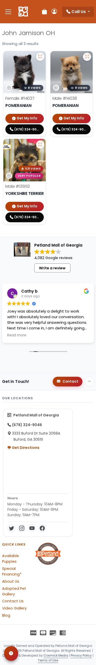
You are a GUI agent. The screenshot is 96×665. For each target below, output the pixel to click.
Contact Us (13, 601)
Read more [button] (16, 335)
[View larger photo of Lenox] (40, 144)
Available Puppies (10, 558)
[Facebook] (42, 528)
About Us (10, 581)
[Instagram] (22, 528)
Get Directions (25, 447)
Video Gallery (14, 608)
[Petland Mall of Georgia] (23, 12)
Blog (6, 615)
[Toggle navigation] (8, 11)
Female (20, 98)
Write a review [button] (52, 268)
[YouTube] (32, 528)
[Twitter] (11, 528)
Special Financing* (12, 571)
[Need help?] (11, 653)
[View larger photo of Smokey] (87, 57)
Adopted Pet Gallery (14, 591)
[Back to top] (89, 381)
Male (64, 98)
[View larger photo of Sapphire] (40, 57)
